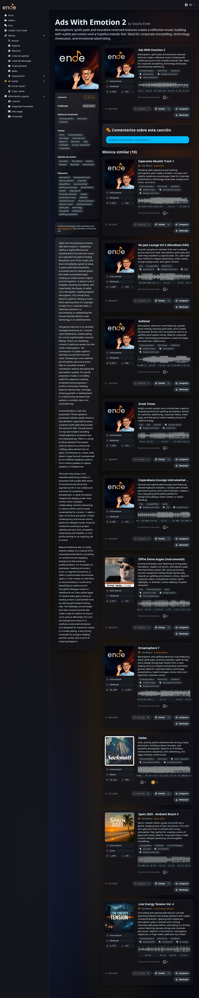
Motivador (74, 164)
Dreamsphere (161, 652)
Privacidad (17, 116)
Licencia (16, 101)
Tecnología (63, 138)
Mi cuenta (13, 81)
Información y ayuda (18, 96)
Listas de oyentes (20, 56)
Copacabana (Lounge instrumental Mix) (165, 480)
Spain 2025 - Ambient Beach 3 (158, 814)
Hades (142, 737)
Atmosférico (77, 161)
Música (11, 35)
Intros (61, 135)
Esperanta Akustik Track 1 (156, 161)
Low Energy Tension (164, 908)
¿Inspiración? (18, 76)
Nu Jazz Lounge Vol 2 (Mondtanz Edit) (163, 245)
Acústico (157, 425)
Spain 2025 (159, 819)
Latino (165, 504)
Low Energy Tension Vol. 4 (156, 904)
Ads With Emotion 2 (151, 49)
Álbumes (16, 51)
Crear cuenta (18, 91)
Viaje (85, 142)
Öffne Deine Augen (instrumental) (161, 559)
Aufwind (144, 321)
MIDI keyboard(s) (65, 228)
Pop (141, 425)
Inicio (11, 15)
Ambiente (63, 122)
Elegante (63, 164)
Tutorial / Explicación (81, 145)
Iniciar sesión (18, 86)
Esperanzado (88, 164)
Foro (10, 25)
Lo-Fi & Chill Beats (175, 845)
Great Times (146, 403)
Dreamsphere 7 (148, 648)
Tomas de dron (78, 138)
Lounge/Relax (152, 266)
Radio (14, 71)
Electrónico (82, 119)
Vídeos (11, 20)
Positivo (89, 161)
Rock (167, 589)
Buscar (15, 41)
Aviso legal (17, 111)
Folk (148, 425)
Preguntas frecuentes (22, 106)
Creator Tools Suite (17, 30)
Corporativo (64, 148)
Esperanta (159, 166)
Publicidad (63, 145)
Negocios (63, 142)
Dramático (63, 161)
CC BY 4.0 (89, 97)
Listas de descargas (21, 61)
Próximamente (19, 66)
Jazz (141, 266)
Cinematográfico (66, 119)
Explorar (16, 46)
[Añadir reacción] (166, 97)
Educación (75, 142)
